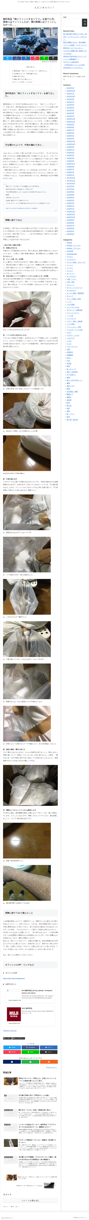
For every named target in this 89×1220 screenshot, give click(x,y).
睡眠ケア (70, 394)
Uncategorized (72, 254)
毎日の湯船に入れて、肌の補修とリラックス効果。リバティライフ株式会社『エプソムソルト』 (75, 45)
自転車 (69, 400)
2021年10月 (71, 96)
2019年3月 (70, 161)
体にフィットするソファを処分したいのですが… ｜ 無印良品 (21, 208)
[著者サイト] (12, 1062)
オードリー (71, 273)
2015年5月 (70, 231)
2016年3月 (70, 203)
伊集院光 (70, 352)
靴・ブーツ (71, 414)
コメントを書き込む (30, 1200)
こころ (69, 302)
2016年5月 (70, 197)
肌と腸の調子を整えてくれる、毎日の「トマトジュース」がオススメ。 (75, 36)
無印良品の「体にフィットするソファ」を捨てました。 (31, 71)
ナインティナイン (73, 313)
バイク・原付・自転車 (74, 321)
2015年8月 (70, 223)
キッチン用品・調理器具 (75, 293)
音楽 (68, 417)
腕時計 (69, 397)
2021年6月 (70, 105)
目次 (28, 67)
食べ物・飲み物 (72, 420)
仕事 (68, 349)
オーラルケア (71, 276)
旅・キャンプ (71, 369)
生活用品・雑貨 (72, 391)
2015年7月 (70, 225)
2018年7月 (70, 169)
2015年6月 (70, 228)
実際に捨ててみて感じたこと (23, 79)
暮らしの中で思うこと (19, 1038)
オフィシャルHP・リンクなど (23, 82)
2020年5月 (70, 136)
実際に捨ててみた (19, 76)
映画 (68, 377)
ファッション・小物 (74, 327)
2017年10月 (71, 183)
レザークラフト (72, 346)
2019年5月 (70, 155)
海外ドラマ (71, 386)
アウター (70, 257)
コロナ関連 (71, 304)
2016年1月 (70, 209)
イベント (70, 265)
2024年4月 (70, 88)
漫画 (68, 389)
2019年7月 (70, 150)
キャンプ (70, 296)
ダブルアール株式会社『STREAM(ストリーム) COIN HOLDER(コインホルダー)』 (74, 65)
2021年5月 (70, 108)
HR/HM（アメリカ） (74, 245)
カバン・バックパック (74, 288)
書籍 (68, 383)
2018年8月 (70, 166)
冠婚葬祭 (70, 355)
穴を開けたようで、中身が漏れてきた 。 (26, 73)
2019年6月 (70, 152)
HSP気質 (70, 251)
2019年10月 (71, 144)
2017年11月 (71, 181)
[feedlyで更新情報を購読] (30, 1062)
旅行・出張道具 (72, 372)
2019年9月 (70, 147)
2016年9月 (70, 192)
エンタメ (70, 271)
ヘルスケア (71, 338)
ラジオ (69, 344)
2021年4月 (70, 110)
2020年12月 (71, 119)
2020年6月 (70, 133)
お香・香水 (71, 282)
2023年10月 (71, 91)
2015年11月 (71, 214)
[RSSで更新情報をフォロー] (49, 1062)
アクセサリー (71, 259)
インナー (70, 268)
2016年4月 (70, 200)
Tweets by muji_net (9, 1031)
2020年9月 (70, 124)
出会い (69, 358)
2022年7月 (70, 93)
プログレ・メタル (73, 335)
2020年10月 (71, 122)
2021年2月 (70, 113)
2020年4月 (70, 138)
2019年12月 (71, 141)
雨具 (68, 411)
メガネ (69, 341)
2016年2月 (70, 206)
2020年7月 (70, 130)
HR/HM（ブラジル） (74, 248)
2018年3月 (70, 172)
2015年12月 (71, 211)
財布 (68, 403)
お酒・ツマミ (71, 279)
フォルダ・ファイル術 (74, 330)
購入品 (69, 406)
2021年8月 (70, 99)
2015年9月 (70, 220)
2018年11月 (71, 164)
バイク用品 (71, 324)
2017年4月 (70, 189)
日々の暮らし (8, 1038)
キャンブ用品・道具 (74, 299)
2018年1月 (70, 175)
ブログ (69, 333)
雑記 (68, 408)
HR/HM (69, 243)
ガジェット (71, 285)
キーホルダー (71, 290)
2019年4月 (70, 158)
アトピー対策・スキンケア (76, 262)
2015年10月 (71, 217)
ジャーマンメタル (73, 307)
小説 (68, 361)
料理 (68, 366)
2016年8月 (70, 195)
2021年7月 (70, 102)
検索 (64, 17)
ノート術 (70, 316)
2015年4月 (70, 234)
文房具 (69, 363)
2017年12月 (71, 178)
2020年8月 (70, 127)
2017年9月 (70, 186)
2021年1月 (70, 116)
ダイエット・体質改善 (74, 310)
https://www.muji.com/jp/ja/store (14, 978)
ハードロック (71, 318)
